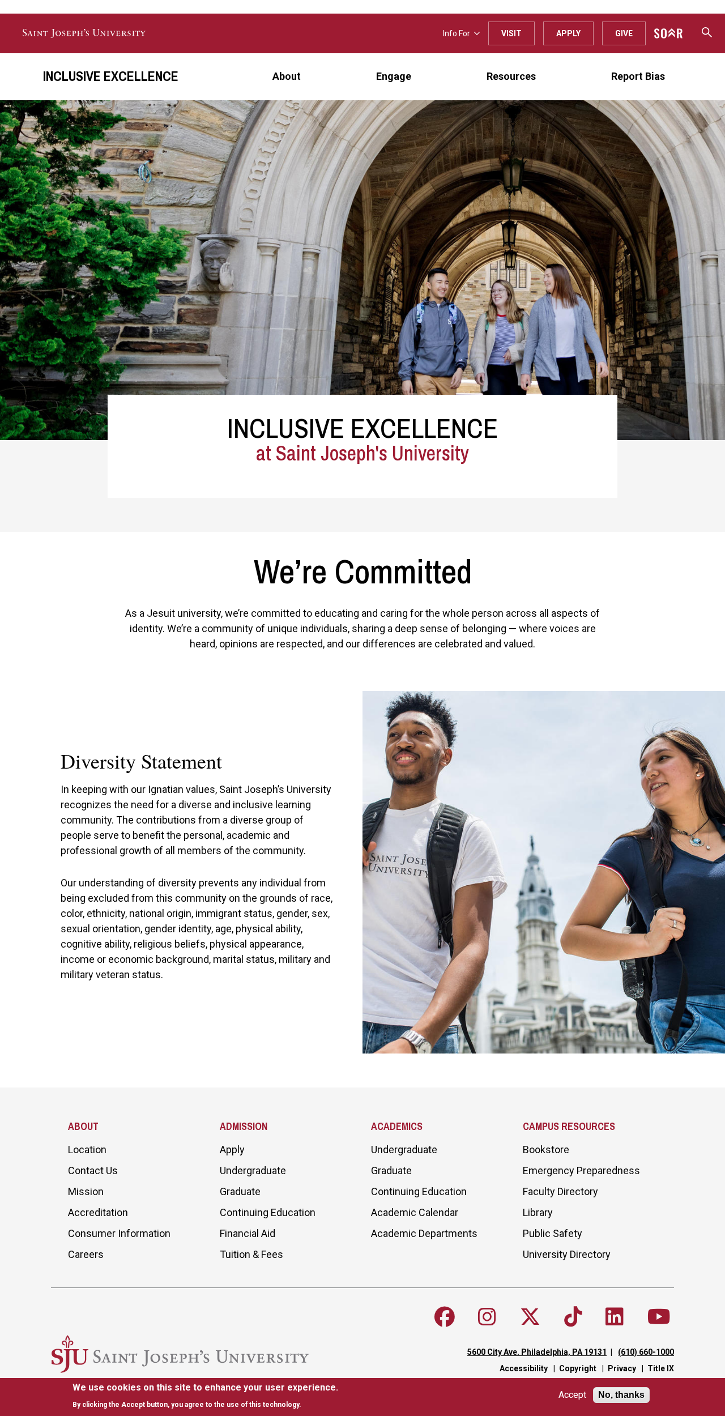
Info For (456, 33)
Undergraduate (253, 1170)
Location (87, 1149)
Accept (572, 1395)
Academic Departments (424, 1233)
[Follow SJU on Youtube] (659, 1317)
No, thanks (621, 1395)
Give (624, 33)
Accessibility (524, 1368)
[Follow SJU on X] (530, 1317)
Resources (511, 76)
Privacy (622, 1368)
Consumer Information (119, 1233)
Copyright (577, 1368)
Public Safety (552, 1233)
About (286, 76)
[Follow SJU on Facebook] (445, 1317)
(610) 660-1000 (646, 1352)
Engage (393, 76)
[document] (205, 1396)
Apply (568, 33)
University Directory (567, 1254)
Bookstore (546, 1149)
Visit (511, 33)
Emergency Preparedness (581, 1170)
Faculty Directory (560, 1191)
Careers (86, 1254)
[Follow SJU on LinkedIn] (614, 1317)
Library (538, 1212)
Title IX (660, 1368)
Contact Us (93, 1170)
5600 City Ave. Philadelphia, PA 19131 (537, 1352)
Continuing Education (267, 1212)
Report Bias (638, 76)
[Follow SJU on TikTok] (573, 1317)
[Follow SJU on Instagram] (487, 1317)
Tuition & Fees (251, 1254)
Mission (86, 1191)
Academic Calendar (414, 1212)
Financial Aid (247, 1233)
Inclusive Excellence (110, 76)
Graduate (240, 1191)
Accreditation (98, 1212)
